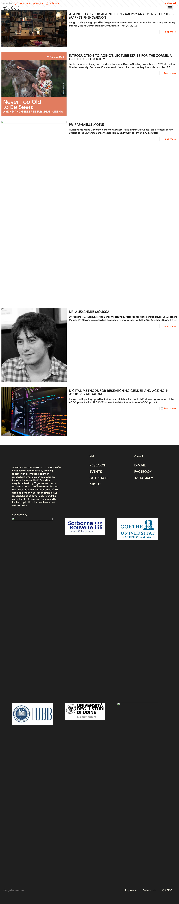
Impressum (131, 890)
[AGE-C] (10, 8)
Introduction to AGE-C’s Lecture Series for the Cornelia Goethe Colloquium (120, 57)
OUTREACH (99, 478)
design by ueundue (14, 890)
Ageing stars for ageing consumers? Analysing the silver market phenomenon (122, 15)
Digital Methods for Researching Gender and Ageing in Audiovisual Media (118, 392)
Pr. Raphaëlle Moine (86, 124)
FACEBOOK (143, 471)
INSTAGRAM (144, 478)
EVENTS (96, 471)
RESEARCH (98, 465)
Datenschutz (149, 890)
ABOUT (95, 484)
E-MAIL (140, 465)
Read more (170, 31)
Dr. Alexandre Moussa (89, 312)
